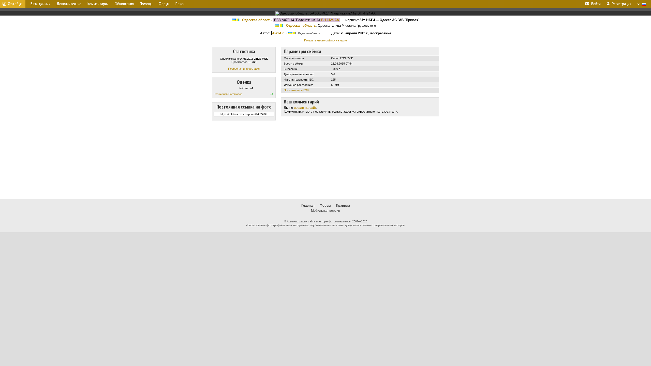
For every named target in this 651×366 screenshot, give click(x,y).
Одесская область (257, 20)
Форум (325, 205)
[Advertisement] (325, 159)
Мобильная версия (325, 210)
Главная (308, 205)
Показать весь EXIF (296, 90)
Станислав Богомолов (228, 94)
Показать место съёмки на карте (325, 40)
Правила (343, 205)
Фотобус (15, 4)
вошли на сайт (305, 108)
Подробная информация (244, 68)
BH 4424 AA (330, 20)
